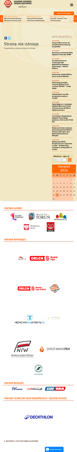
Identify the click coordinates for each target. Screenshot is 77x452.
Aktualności (61, 37)
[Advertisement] (40, 28)
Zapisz (69, 160)
